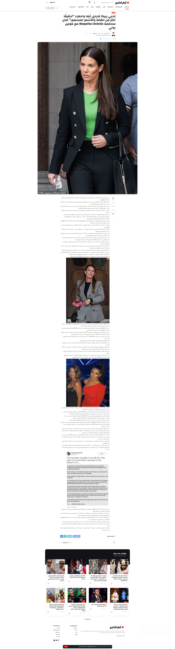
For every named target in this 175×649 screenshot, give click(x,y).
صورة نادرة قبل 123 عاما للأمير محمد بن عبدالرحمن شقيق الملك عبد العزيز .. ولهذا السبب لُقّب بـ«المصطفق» (119, 578)
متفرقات (113, 12)
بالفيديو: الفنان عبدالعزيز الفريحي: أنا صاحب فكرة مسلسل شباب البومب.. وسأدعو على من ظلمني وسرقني (56, 578)
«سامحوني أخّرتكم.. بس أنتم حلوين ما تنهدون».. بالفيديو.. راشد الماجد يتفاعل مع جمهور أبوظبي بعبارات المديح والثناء (120, 606)
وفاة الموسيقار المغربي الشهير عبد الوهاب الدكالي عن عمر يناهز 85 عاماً (77, 577)
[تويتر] (53, 2)
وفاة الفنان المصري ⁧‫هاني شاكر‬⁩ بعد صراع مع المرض (99, 605)
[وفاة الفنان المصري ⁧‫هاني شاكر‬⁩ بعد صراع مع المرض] (98, 595)
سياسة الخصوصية (91, 646)
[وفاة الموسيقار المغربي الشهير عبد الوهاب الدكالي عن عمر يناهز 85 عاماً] (77, 566)
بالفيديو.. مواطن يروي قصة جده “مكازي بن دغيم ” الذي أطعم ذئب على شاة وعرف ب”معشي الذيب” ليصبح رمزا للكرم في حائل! (98, 578)
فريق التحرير (106, 33)
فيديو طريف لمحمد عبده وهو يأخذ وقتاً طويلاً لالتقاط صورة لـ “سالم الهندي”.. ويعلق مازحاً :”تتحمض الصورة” (56, 606)
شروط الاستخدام (83, 646)
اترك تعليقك (65, 542)
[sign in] (57, 8)
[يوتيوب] (51, 2)
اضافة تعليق (100, 33)
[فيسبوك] (54, 2)
